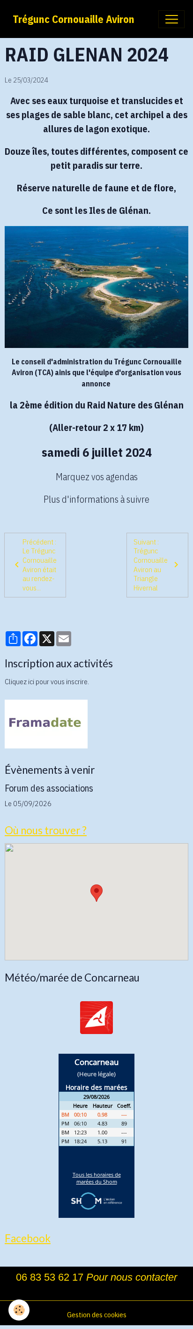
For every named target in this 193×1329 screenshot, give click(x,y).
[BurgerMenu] (171, 19)
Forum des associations (49, 788)
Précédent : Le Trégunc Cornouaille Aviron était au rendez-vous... (39, 564)
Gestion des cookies (96, 1314)
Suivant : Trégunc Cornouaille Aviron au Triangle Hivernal (151, 564)
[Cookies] (19, 1310)
